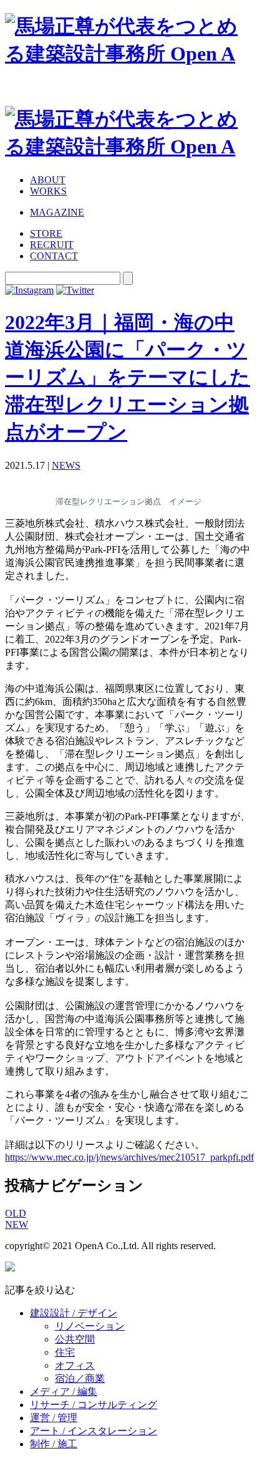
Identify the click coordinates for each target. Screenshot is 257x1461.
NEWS (66, 465)
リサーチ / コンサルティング (93, 1404)
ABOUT (47, 180)
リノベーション (90, 1326)
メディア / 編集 (63, 1391)
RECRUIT (52, 244)
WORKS (48, 191)
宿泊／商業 (80, 1378)
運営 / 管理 (53, 1417)
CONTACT (54, 256)
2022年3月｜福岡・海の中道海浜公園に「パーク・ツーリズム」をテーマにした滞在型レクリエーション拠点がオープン (127, 377)
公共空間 (75, 1339)
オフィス (75, 1365)
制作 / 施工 (53, 1444)
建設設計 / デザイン (73, 1313)
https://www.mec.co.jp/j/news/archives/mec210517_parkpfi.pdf (129, 1157)
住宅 (65, 1352)
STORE (46, 233)
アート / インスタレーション (93, 1430)
